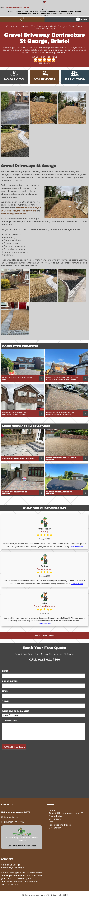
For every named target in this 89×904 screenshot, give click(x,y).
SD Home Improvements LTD (19, 26)
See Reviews (44, 63)
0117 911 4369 (49, 659)
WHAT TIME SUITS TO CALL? (15, 711)
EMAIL (6, 691)
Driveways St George (13, 867)
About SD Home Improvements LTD (66, 813)
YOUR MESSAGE (11, 720)
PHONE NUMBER (11, 681)
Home (52, 810)
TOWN (5, 701)
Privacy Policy (55, 816)
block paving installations (13, 213)
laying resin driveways (25, 210)
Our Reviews (55, 819)
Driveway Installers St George (51, 26)
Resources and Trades (60, 825)
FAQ (51, 821)
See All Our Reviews (44, 635)
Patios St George (11, 864)
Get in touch (55, 827)
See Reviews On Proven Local (22, 845)
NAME (6, 671)
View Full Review (77, 547)
